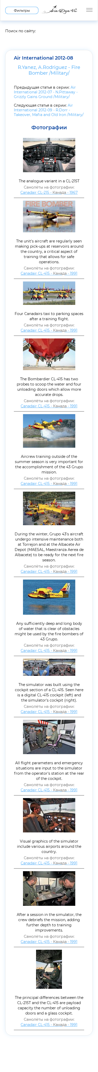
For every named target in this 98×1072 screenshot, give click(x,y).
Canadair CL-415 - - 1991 (49, 273)
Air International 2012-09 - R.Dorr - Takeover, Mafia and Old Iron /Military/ (49, 110)
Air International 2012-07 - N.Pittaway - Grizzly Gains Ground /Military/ (46, 92)
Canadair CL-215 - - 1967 (49, 192)
